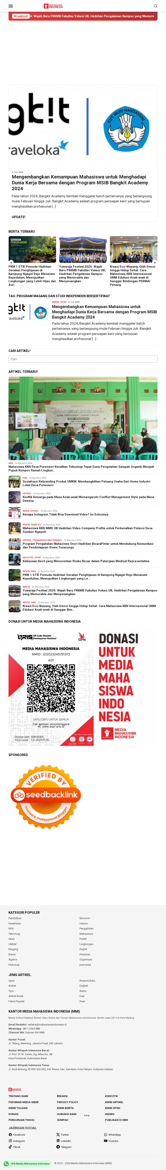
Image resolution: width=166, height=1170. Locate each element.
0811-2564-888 (31, 1028)
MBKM (55, 302)
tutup (87, 1115)
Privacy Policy (67, 1102)
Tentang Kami (18, 1096)
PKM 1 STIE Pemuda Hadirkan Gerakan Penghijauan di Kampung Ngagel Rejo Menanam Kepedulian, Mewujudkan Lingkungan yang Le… (85, 576)
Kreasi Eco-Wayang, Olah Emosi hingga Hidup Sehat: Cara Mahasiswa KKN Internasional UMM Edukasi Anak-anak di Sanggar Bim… (89, 607)
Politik (83, 938)
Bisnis (12, 954)
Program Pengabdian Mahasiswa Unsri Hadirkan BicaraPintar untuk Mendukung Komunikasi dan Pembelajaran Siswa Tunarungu (88, 545)
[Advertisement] (83, 52)
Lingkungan (86, 944)
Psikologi (14, 964)
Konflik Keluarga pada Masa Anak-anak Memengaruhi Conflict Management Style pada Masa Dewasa (88, 499)
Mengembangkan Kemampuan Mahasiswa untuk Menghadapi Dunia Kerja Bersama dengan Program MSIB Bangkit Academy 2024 (80, 182)
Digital (83, 949)
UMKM (12, 944)
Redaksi (62, 1096)
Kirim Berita (65, 1108)
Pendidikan (15, 918)
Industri (28, 557)
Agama (13, 959)
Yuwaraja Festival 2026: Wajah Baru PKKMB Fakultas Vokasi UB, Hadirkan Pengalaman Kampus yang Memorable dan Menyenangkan (32, 274)
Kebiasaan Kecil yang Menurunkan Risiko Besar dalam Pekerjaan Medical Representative (86, 561)
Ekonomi (85, 918)
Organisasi (86, 959)
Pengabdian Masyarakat (47, 540)
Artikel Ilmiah (16, 996)
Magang (13, 949)
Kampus (36, 524)
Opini (63, 302)
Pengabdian (87, 928)
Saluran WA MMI (35, 1032)
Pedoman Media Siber (23, 1102)
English (84, 985)
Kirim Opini (112, 1108)
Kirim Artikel (114, 1102)
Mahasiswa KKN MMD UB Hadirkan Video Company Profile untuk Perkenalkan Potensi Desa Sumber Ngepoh (87, 530)
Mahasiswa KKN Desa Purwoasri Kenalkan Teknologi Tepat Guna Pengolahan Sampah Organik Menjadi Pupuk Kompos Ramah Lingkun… (81, 468)
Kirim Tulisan (18, 1108)
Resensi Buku (87, 980)
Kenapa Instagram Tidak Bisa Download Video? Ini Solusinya (65, 514)
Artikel (27, 493)
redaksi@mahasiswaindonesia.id (47, 1024)
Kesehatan (15, 923)
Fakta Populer (16, 1001)
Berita (26, 524)
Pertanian (85, 954)
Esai (82, 996)
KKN (11, 463)
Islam (12, 938)
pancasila (85, 964)
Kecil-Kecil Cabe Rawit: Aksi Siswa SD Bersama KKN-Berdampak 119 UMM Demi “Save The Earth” (133, 272)
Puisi (82, 1001)
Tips (11, 991)
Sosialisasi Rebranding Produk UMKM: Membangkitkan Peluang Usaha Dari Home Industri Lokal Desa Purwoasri (86, 483)
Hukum (84, 923)
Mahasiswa (86, 933)
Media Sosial (30, 511)
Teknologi (14, 933)
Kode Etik (111, 1096)
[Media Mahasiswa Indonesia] (54, 5)
